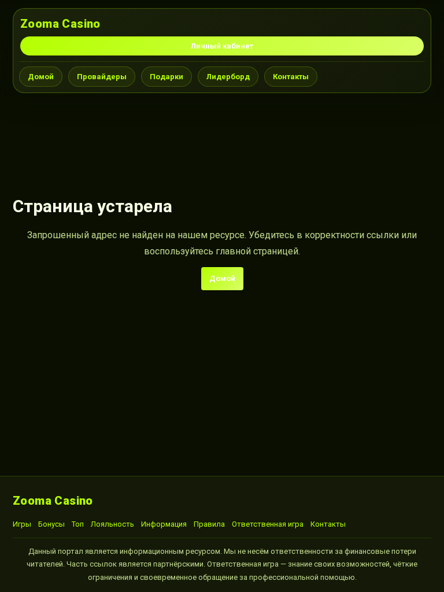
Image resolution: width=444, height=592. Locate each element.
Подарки (166, 76)
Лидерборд (228, 76)
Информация (164, 524)
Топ (78, 524)
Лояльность (112, 524)
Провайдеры (102, 76)
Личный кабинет (222, 46)
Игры (22, 524)
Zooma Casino (60, 24)
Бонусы (51, 524)
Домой (41, 76)
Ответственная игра (268, 524)
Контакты (291, 76)
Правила (209, 524)
